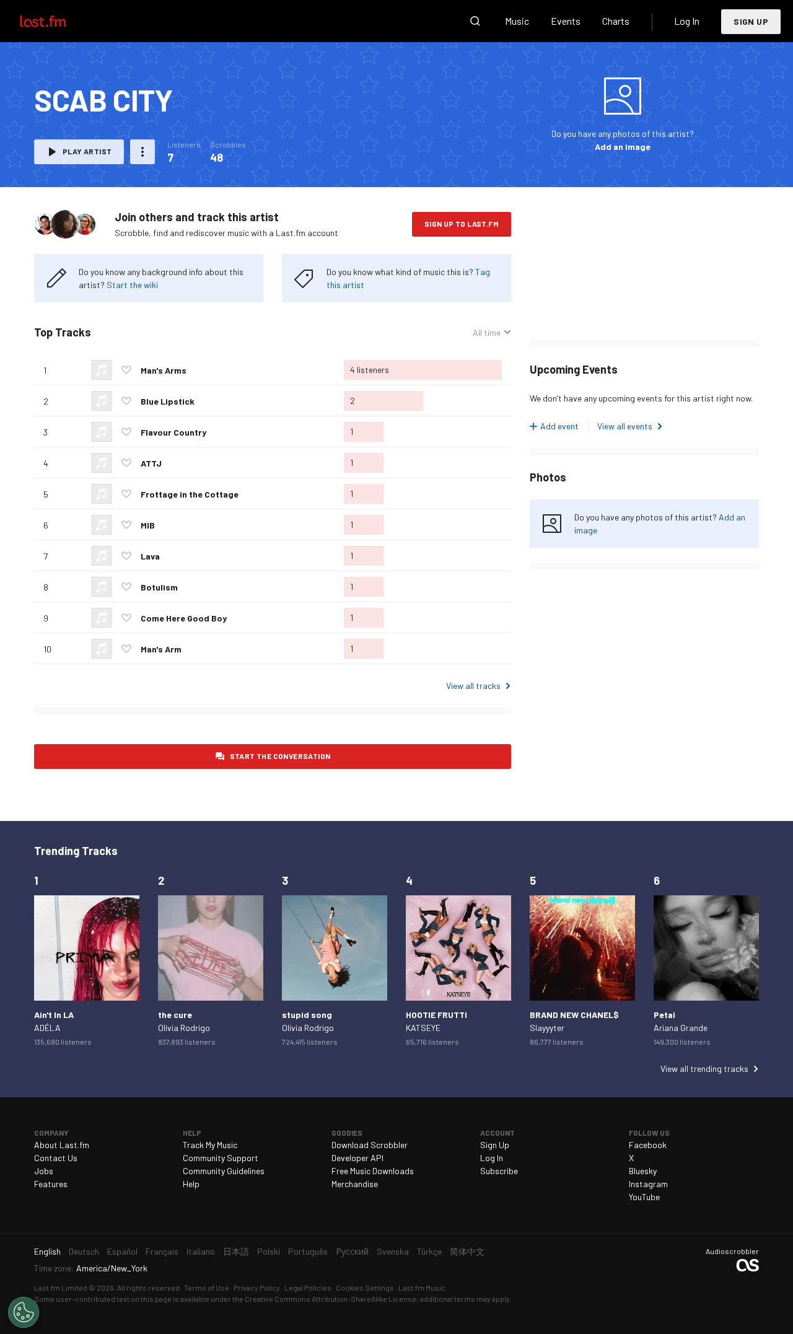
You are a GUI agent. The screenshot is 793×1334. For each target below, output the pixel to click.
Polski (268, 1251)
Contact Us (55, 1157)
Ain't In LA (54, 1014)
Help (191, 1183)
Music (517, 21)
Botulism (159, 587)
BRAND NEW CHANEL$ (574, 1014)
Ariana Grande (681, 1027)
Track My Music (210, 1144)
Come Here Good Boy (184, 618)
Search (475, 21)
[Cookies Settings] (23, 1312)
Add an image (623, 146)
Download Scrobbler (369, 1144)
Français (162, 1251)
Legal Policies (307, 1287)
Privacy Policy (257, 1287)
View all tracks (473, 685)
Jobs (43, 1170)
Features (51, 1183)
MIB (148, 525)
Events (566, 21)
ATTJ (151, 463)
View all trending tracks (704, 1068)
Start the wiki (132, 284)
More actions (142, 151)
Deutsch (84, 1251)
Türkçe (429, 1251)
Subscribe (499, 1170)
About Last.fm (61, 1144)
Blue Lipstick (168, 401)
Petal (664, 1014)
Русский (352, 1251)
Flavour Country (173, 432)
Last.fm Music (421, 1287)
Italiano (200, 1251)
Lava (150, 556)
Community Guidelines (224, 1170)
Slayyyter (547, 1027)
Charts (615, 21)
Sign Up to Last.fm (461, 223)
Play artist (87, 151)
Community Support (220, 1157)
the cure (175, 1014)
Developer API (357, 1157)
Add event (559, 426)
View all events (624, 426)
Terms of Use (206, 1287)
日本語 (236, 1251)
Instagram (648, 1183)
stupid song (307, 1014)
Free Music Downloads (372, 1170)
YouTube (644, 1196)
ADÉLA (47, 1027)
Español (122, 1251)
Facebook (648, 1144)
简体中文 (467, 1251)
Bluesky (643, 1170)
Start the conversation (280, 756)
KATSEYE (423, 1027)
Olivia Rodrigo (184, 1027)
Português (308, 1251)
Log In (686, 21)
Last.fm (57, 21)
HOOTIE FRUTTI (436, 1014)
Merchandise (354, 1183)
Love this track (126, 370)
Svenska (393, 1251)
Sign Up (751, 21)
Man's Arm (161, 649)
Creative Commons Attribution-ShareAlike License (330, 1298)
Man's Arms (163, 370)
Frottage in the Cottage (190, 494)
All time (487, 333)
